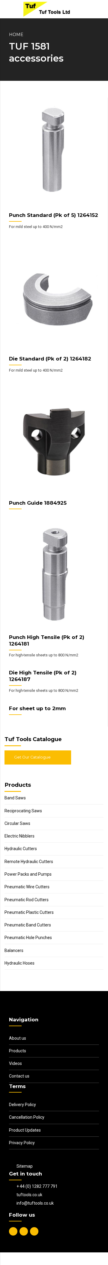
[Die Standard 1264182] (54, 298)
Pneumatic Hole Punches (28, 937)
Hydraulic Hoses (19, 963)
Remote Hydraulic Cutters (28, 861)
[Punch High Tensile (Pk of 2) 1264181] (54, 576)
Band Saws (15, 797)
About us (17, 1038)
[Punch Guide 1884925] (54, 442)
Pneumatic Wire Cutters (27, 886)
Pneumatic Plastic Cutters (29, 912)
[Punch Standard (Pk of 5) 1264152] (54, 155)
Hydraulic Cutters (20, 848)
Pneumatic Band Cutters (27, 925)
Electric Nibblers (19, 836)
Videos (15, 1063)
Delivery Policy (22, 1104)
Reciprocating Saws (23, 810)
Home (16, 34)
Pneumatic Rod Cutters (26, 899)
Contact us (19, 1076)
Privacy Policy (22, 1142)
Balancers (13, 950)
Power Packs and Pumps (28, 874)
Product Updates (25, 1130)
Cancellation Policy (26, 1117)
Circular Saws (17, 823)
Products (17, 1050)
